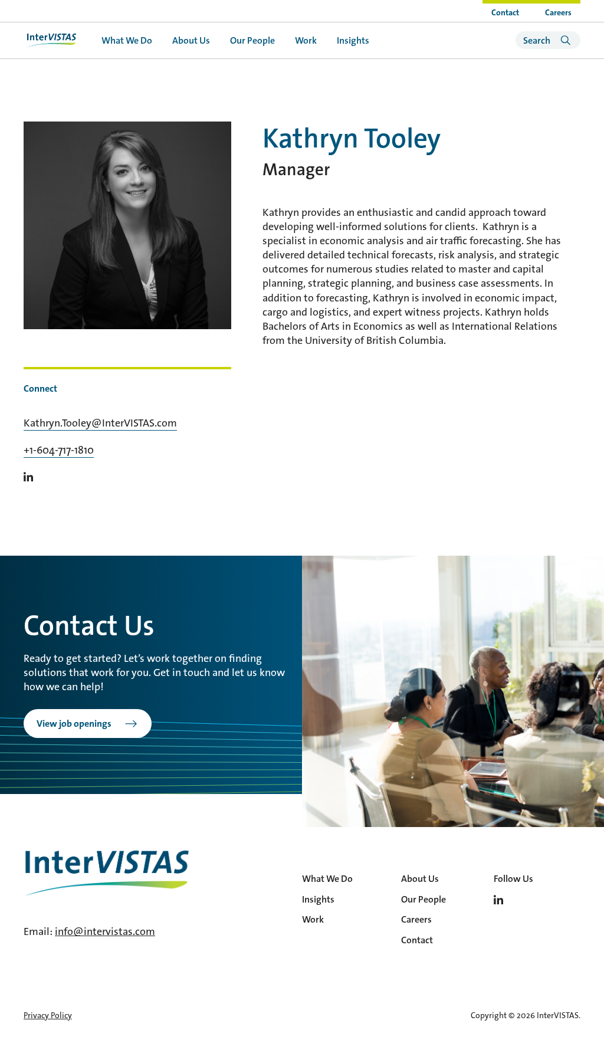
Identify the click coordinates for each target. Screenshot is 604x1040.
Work (306, 40)
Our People (252, 40)
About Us (191, 40)
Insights (353, 40)
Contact (505, 12)
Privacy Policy (48, 1015)
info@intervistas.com (105, 931)
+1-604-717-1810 (59, 450)
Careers (558, 12)
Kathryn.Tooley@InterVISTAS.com (100, 423)
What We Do (126, 40)
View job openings (74, 723)
